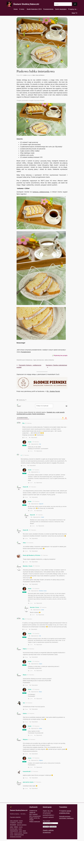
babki (23, 86)
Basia (40, 691)
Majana (25, 739)
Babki (34, 75)
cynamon (13, 822)
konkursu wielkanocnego (41, 192)
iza (24, 703)
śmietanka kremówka (15, 836)
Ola (40, 444)
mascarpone (14, 831)
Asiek (25, 75)
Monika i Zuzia (42, 590)
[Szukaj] (75, 4)
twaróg (25, 833)
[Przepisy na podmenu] (76, 9)
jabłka (11, 827)
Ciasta (37, 75)
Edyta (40, 663)
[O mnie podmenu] (24, 9)
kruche (20, 827)
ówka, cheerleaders (68, 818)
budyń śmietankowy (27, 360)
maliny (20, 829)
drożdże (13, 825)
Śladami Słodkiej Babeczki (26, 4)
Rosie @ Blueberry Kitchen (31, 555)
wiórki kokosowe (19, 834)
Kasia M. (41, 503)
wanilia (11, 834)
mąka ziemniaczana (38, 360)
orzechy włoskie (18, 832)
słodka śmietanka (49, 360)
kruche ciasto (14, 829)
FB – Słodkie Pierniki (53, 391)
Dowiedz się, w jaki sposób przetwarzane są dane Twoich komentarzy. (41, 413)
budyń (21, 820)
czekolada (19, 822)
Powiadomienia (26, 352)
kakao (16, 827)
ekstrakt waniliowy (22, 824)
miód (24, 831)
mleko (11, 832)
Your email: (46, 821)
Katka (40, 728)
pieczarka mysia (28, 782)
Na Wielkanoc (41, 75)
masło (20, 830)
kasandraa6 (27, 771)
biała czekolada (14, 820)
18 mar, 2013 (19, 75)
